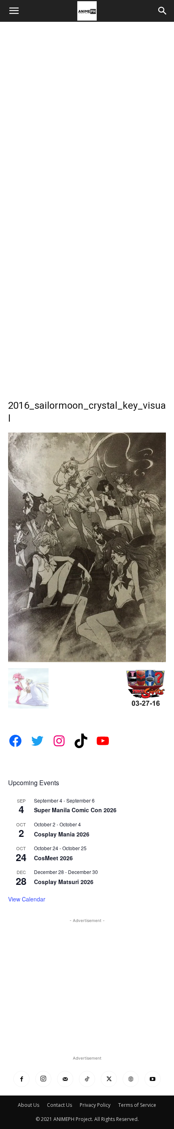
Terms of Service (137, 1105)
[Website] (131, 1079)
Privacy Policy (95, 1105)
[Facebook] (21, 1079)
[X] (109, 1079)
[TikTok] (87, 1079)
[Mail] (65, 1079)
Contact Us (59, 1105)
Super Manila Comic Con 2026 (75, 810)
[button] (14, 11)
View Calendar (26, 899)
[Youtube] (152, 1079)
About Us (28, 1105)
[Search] (162, 11)
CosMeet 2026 (53, 858)
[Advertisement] (87, 112)
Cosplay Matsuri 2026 (63, 882)
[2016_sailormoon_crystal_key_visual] (87, 659)
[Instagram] (43, 1079)
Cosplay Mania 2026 (61, 834)
